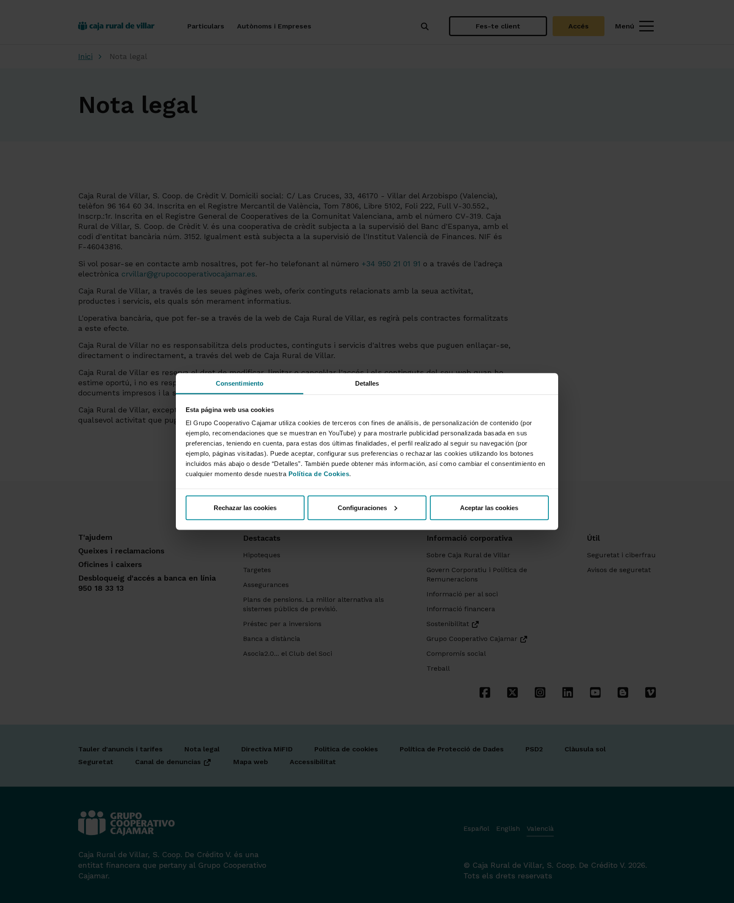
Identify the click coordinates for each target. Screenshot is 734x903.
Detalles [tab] (367, 383)
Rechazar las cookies (245, 507)
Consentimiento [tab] (239, 383)
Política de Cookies (319, 473)
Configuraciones (362, 507)
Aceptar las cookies (489, 507)
